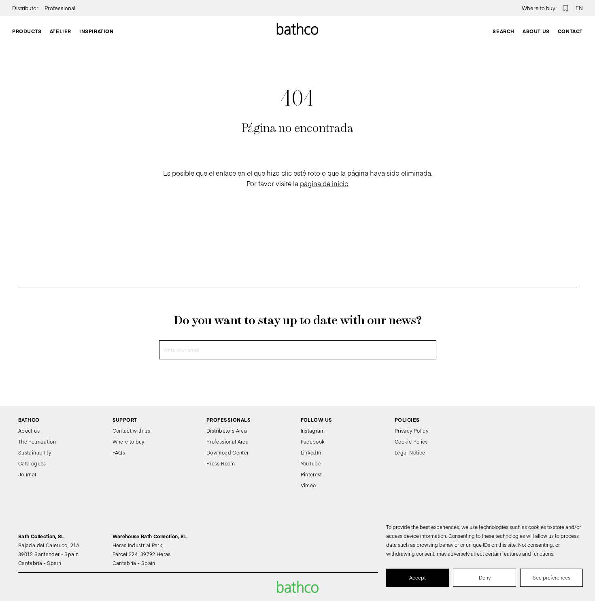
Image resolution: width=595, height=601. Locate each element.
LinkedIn (311, 452)
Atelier (60, 31)
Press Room (220, 463)
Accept (417, 577)
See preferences (551, 577)
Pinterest (311, 474)
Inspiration (96, 31)
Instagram (313, 430)
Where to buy (538, 8)
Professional (60, 8)
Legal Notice (410, 452)
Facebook (313, 441)
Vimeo (308, 485)
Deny (485, 577)
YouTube (311, 463)
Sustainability (34, 452)
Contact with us (131, 430)
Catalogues (32, 463)
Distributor (25, 8)
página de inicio (324, 183)
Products (27, 31)
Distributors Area (226, 430)
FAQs (119, 452)
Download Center (227, 452)
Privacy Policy (411, 430)
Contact (570, 31)
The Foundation (37, 441)
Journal (27, 474)
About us (536, 31)
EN (579, 8)
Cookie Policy (411, 441)
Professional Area (227, 441)
